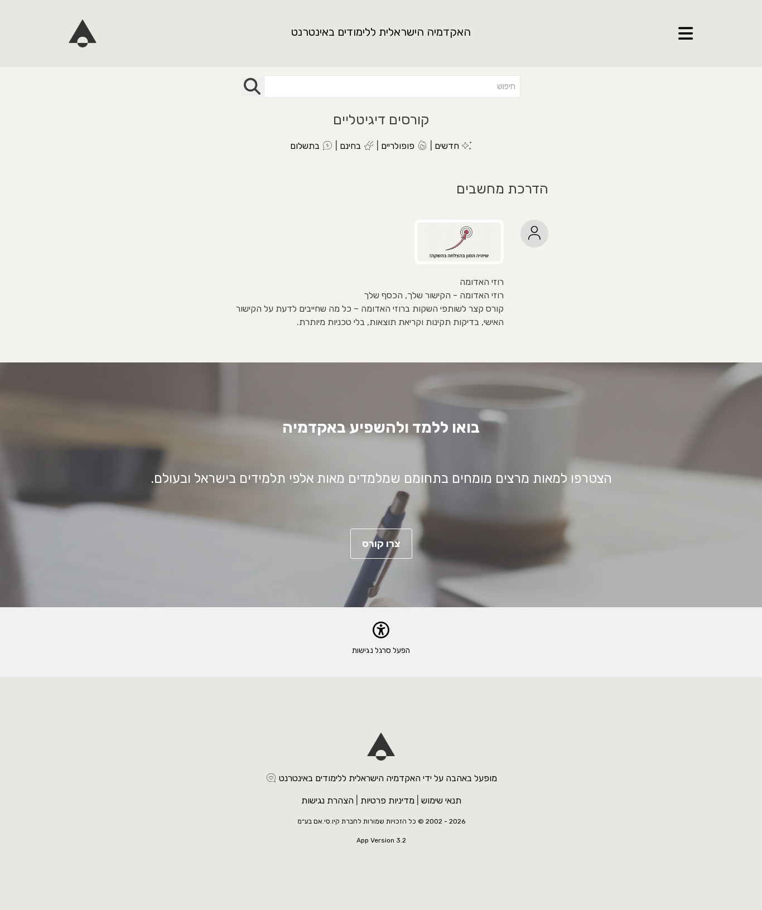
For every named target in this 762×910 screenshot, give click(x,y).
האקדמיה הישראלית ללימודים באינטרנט (381, 31)
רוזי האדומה (482, 282)
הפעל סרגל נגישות (381, 650)
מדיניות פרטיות (387, 800)
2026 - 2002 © (441, 821)
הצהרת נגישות (327, 800)
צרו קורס (381, 544)
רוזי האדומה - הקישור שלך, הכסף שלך (434, 295)
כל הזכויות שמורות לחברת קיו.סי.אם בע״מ (356, 821)
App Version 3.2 (381, 840)
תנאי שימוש (441, 800)
